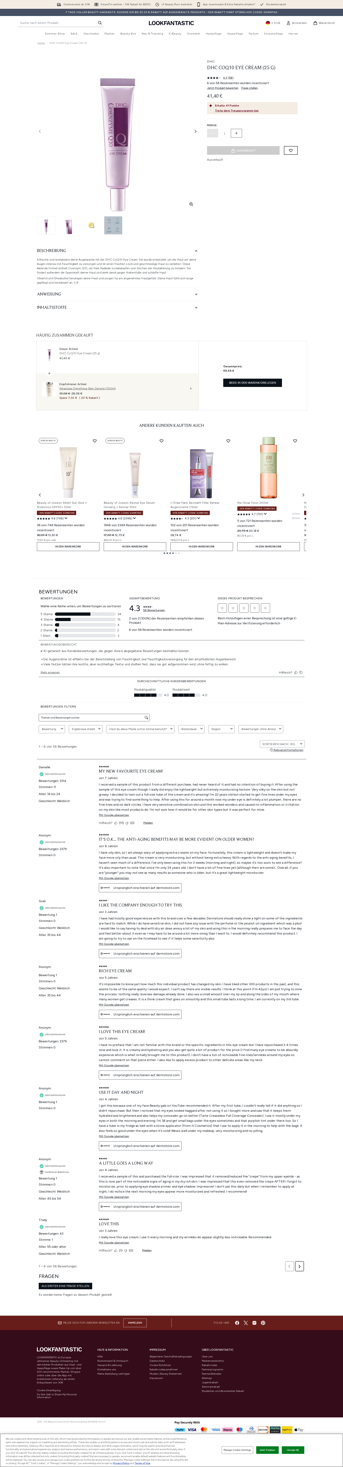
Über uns (207, 1356)
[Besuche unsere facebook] (237, 1323)
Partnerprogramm (212, 1369)
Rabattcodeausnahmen (164, 1369)
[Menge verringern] (212, 133)
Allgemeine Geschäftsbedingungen (171, 1356)
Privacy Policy (121, 1463)
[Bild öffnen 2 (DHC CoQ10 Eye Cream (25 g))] (69, 225)
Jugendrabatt (210, 1382)
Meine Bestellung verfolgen (113, 1373)
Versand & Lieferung (109, 1365)
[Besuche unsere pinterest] (263, 1323)
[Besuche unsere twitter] (245, 1323)
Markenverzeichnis (213, 1360)
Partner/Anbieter (211, 1373)
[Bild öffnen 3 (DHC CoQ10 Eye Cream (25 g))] (91, 225)
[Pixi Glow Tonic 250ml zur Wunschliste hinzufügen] (295, 441)
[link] (297, 23)
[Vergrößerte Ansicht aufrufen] (191, 204)
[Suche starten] (100, 23)
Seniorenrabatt (211, 1386)
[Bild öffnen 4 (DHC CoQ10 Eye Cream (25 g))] (113, 225)
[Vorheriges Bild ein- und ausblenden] (40, 131)
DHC (211, 61)
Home (41, 43)
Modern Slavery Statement (166, 1373)
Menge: (212, 125)
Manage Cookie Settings (237, 1450)
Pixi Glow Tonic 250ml (252, 502)
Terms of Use (142, 1463)
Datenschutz (157, 1360)
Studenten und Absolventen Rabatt (223, 1391)
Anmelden (135, 1322)
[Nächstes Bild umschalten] (195, 131)
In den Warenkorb (68, 546)
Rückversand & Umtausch (112, 1360)
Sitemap (207, 1378)
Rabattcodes (209, 1365)
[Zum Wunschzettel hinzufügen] (291, 150)
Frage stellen (249, 88)
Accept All (293, 1450)
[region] (171, 1450)
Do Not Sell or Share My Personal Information (57, 1396)
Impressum (156, 1378)
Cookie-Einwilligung (49, 1390)
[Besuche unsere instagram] (254, 1323)
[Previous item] (40, 495)
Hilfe (100, 1356)
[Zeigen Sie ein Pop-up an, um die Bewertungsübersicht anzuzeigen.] (66, 518)
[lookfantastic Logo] (171, 23)
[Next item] (303, 495)
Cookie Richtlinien (160, 1365)
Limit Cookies (267, 1450)
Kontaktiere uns (106, 1369)
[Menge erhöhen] (236, 133)
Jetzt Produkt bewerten (222, 88)
